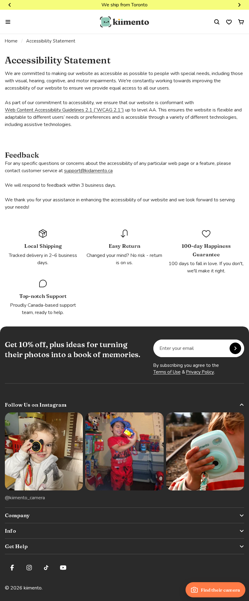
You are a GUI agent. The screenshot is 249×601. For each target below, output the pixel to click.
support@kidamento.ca (88, 170)
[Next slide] (239, 5)
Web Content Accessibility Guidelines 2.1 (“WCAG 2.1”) (64, 110)
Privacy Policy (200, 372)
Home (11, 41)
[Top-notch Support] (43, 297)
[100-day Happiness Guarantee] (206, 252)
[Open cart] (241, 22)
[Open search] (217, 22)
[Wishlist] (229, 22)
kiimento (33, 588)
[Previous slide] (10, 5)
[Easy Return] (124, 247)
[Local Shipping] (43, 247)
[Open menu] (8, 22)
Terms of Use (167, 372)
